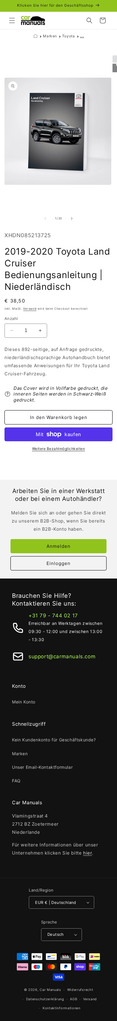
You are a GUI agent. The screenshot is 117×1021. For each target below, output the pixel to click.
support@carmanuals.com (61, 656)
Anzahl (11, 318)
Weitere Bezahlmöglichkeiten (58, 448)
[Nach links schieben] (45, 218)
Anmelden (58, 546)
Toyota (68, 36)
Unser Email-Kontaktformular (42, 767)
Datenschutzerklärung (45, 999)
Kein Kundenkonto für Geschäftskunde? (54, 739)
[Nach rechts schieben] (71, 218)
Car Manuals (50, 990)
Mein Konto (23, 701)
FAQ (16, 780)
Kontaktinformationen (61, 1008)
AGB (73, 999)
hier (87, 853)
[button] (12, 20)
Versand (29, 308)
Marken (50, 36)
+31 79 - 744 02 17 (53, 616)
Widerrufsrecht (80, 990)
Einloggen (58, 563)
